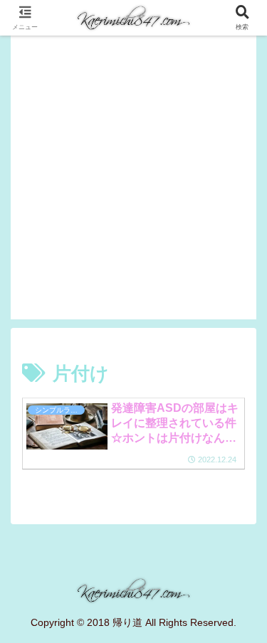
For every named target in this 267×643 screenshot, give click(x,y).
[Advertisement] (133, 186)
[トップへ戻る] (245, 621)
